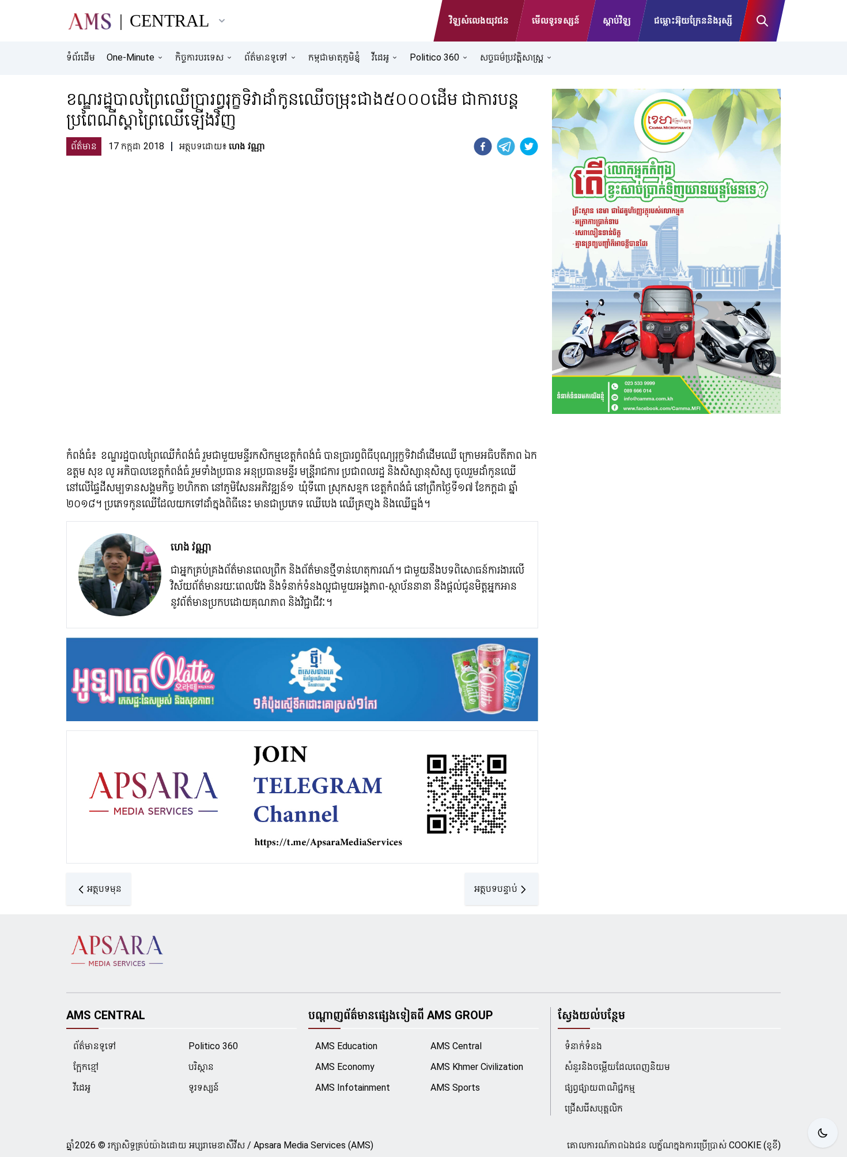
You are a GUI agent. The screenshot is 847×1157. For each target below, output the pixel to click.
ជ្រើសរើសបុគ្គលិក (594, 1108)
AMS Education (346, 1046)
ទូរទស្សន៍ (203, 1087)
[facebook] (483, 146)
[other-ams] (222, 20)
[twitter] (529, 146)
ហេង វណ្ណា (191, 547)
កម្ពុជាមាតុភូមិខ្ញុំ (334, 57)
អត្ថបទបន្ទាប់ (495, 888)
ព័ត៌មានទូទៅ (94, 1046)
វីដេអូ (81, 1087)
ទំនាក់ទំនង (583, 1046)
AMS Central (456, 1046)
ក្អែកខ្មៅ (86, 1066)
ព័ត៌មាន (84, 146)
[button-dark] (823, 1133)
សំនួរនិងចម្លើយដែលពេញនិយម (617, 1066)
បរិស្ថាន (201, 1066)
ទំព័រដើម (80, 57)
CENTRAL (169, 20)
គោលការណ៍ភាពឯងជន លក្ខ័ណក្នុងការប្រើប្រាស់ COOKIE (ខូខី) (674, 1145)
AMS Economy (345, 1066)
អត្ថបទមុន (104, 888)
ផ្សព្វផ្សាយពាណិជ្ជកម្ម (600, 1087)
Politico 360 (213, 1046)
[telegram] (506, 146)
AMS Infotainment (352, 1087)
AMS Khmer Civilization (476, 1066)
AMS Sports (455, 1087)
